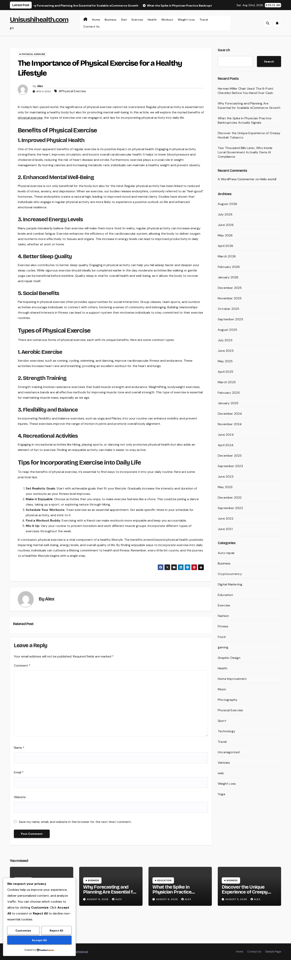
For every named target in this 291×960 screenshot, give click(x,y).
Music (222, 689)
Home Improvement (232, 679)
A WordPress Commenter (236, 179)
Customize (23, 930)
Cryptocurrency (230, 574)
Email (19, 772)
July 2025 (225, 340)
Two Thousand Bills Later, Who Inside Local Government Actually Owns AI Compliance (245, 152)
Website (20, 797)
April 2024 (225, 445)
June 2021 (225, 529)
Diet (124, 19)
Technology (226, 731)
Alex (40, 86)
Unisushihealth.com (39, 19)
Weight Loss (186, 19)
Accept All (39, 940)
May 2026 (225, 235)
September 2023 (230, 466)
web (221, 773)
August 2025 (227, 330)
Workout (167, 19)
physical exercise (30, 118)
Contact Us (91, 26)
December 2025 (230, 288)
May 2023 (225, 487)
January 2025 (228, 403)
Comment (22, 665)
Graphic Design (229, 658)
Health (152, 19)
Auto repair (226, 553)
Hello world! (268, 179)
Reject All (56, 930)
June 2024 (226, 435)
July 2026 (225, 214)
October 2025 (228, 309)
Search (224, 50)
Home (96, 19)
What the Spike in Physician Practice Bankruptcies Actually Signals (244, 120)
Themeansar (80, 951)
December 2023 (230, 455)
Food (221, 637)
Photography (227, 700)
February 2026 (229, 267)
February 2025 (229, 393)
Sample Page (273, 951)
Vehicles (224, 763)
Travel (204, 19)
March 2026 (227, 256)
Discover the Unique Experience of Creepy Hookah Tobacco (244, 892)
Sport (222, 721)
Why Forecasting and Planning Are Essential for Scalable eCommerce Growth (249, 105)
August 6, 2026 (98, 899)
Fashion (223, 616)
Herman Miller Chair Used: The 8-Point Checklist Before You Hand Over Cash (245, 90)
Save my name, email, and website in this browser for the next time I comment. (75, 822)
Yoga (221, 794)
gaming (223, 647)
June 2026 (226, 225)
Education (225, 595)
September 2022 (230, 508)
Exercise (137, 19)
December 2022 (230, 497)
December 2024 (230, 414)
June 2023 (225, 476)
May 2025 (225, 361)
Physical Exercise (33, 54)
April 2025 (225, 372)
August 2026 (227, 204)
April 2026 (225, 246)
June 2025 (226, 351)
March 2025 (227, 382)
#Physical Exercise (72, 91)
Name (19, 748)
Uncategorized (229, 752)
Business (111, 19)
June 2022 (225, 518)
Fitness (223, 626)
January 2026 (228, 277)
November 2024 (230, 424)
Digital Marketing (230, 584)
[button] (268, 23)
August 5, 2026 (236, 899)
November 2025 (230, 298)
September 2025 (230, 319)
